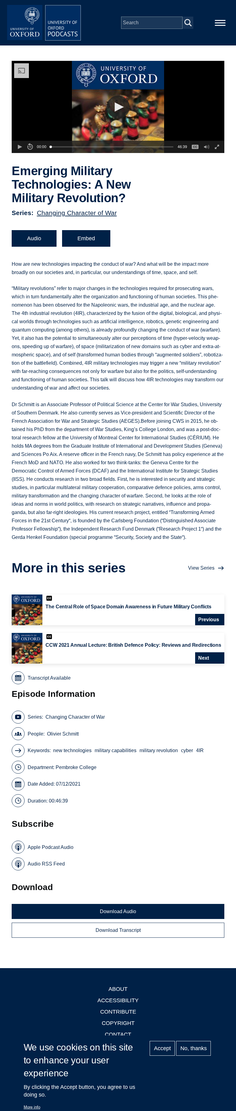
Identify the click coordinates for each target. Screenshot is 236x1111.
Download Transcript (118, 930)
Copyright (118, 1023)
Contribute (118, 1012)
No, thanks (193, 1048)
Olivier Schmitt (63, 733)
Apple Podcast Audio (50, 847)
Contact (118, 1034)
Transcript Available (49, 678)
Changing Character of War (77, 212)
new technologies (72, 750)
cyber (187, 750)
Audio (34, 238)
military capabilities (115, 750)
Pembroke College (76, 767)
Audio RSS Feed (46, 863)
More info (32, 1107)
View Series (201, 568)
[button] (118, 107)
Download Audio (118, 911)
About (118, 989)
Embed (86, 238)
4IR (200, 750)
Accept (162, 1048)
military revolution (159, 750)
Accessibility (118, 1000)
